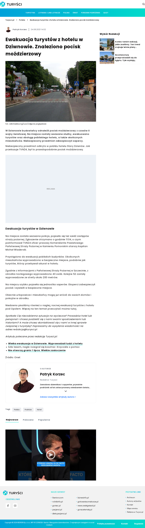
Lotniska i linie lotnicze (49, 13)
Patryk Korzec (20, 29)
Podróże (28, 409)
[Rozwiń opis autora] (65, 391)
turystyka (30, 13)
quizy (105, 13)
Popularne (44, 419)
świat (75, 13)
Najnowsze (12, 419)
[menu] (8, 505)
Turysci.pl (9, 20)
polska (66, 13)
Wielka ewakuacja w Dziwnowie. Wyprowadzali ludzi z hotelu (45, 343)
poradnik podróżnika (90, 13)
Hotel (39, 409)
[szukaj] (143, 4)
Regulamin (138, 524)
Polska (22, 20)
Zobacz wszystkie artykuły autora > (58, 396)
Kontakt (124, 524)
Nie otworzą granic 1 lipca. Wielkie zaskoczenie (37, 350)
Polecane (28, 419)
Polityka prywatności (106, 524)
